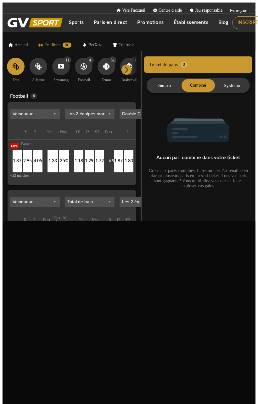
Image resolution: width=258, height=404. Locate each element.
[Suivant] (126, 70)
